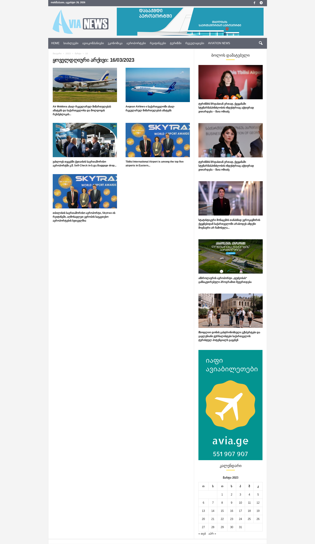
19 (258, 510)
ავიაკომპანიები (93, 43)
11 (249, 502)
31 (240, 527)
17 (240, 510)
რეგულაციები (194, 43)
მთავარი (57, 53)
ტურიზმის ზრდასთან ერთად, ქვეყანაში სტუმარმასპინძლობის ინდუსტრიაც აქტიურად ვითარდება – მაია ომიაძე (226, 107)
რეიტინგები (158, 43)
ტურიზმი (176, 43)
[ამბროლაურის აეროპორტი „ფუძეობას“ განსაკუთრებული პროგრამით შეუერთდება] (230, 256)
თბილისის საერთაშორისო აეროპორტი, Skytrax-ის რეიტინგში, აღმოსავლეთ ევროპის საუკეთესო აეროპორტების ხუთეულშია (84, 216)
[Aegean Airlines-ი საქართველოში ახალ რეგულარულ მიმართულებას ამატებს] (158, 85)
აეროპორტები (136, 43)
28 (212, 527)
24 (240, 519)
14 (212, 510)
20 (203, 519)
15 (222, 510)
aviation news (219, 43)
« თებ (202, 533)
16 (231, 510)
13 (203, 510)
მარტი (78, 53)
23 (231, 519)
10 (240, 502)
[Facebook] (254, 3)
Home (55, 43)
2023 (68, 53)
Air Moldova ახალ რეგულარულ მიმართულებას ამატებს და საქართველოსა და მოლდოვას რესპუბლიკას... (82, 110)
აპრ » (212, 533)
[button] (260, 43)
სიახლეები (70, 43)
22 (222, 519)
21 (212, 519)
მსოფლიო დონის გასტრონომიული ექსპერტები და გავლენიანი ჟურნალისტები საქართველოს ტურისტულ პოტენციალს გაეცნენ (229, 336)
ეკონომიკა (115, 43)
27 (203, 527)
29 (222, 527)
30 (231, 527)
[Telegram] (261, 3)
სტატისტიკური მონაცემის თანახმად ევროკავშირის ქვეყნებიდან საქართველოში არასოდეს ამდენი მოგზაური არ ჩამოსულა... (229, 224)
